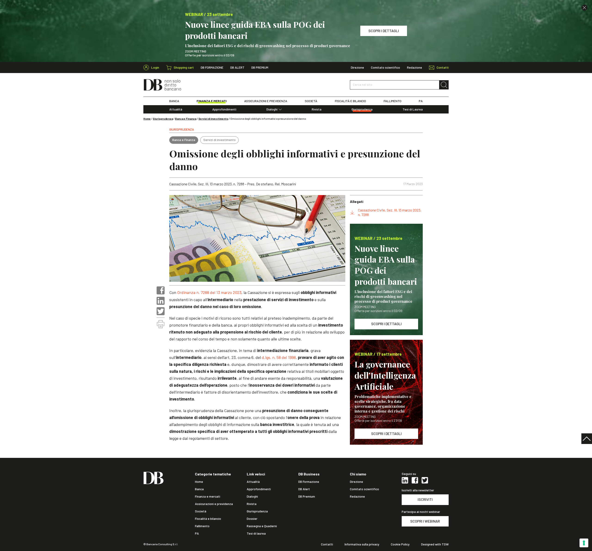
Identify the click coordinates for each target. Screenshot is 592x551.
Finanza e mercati (207, 496)
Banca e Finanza (185, 118)
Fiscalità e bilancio (208, 518)
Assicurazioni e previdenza (214, 504)
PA (421, 101)
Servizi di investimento (213, 118)
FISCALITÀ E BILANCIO (350, 101)
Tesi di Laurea (413, 109)
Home (147, 118)
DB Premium (259, 67)
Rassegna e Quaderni (262, 526)
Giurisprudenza (362, 109)
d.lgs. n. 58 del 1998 (278, 357)
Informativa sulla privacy (362, 544)
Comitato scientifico (385, 67)
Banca (199, 489)
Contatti (327, 544)
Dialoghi (272, 109)
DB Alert (237, 67)
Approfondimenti (224, 109)
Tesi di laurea (256, 533)
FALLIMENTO (392, 101)
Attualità (175, 109)
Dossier (252, 518)
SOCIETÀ (311, 101)
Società (200, 511)
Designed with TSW (435, 544)
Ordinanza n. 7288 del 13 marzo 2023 (209, 292)
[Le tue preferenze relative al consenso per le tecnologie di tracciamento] (584, 543)
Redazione (414, 67)
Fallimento (202, 526)
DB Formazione (212, 67)
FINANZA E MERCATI (212, 101)
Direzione (357, 67)
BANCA (174, 101)
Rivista (316, 109)
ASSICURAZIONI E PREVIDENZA (265, 101)
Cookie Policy (400, 544)
